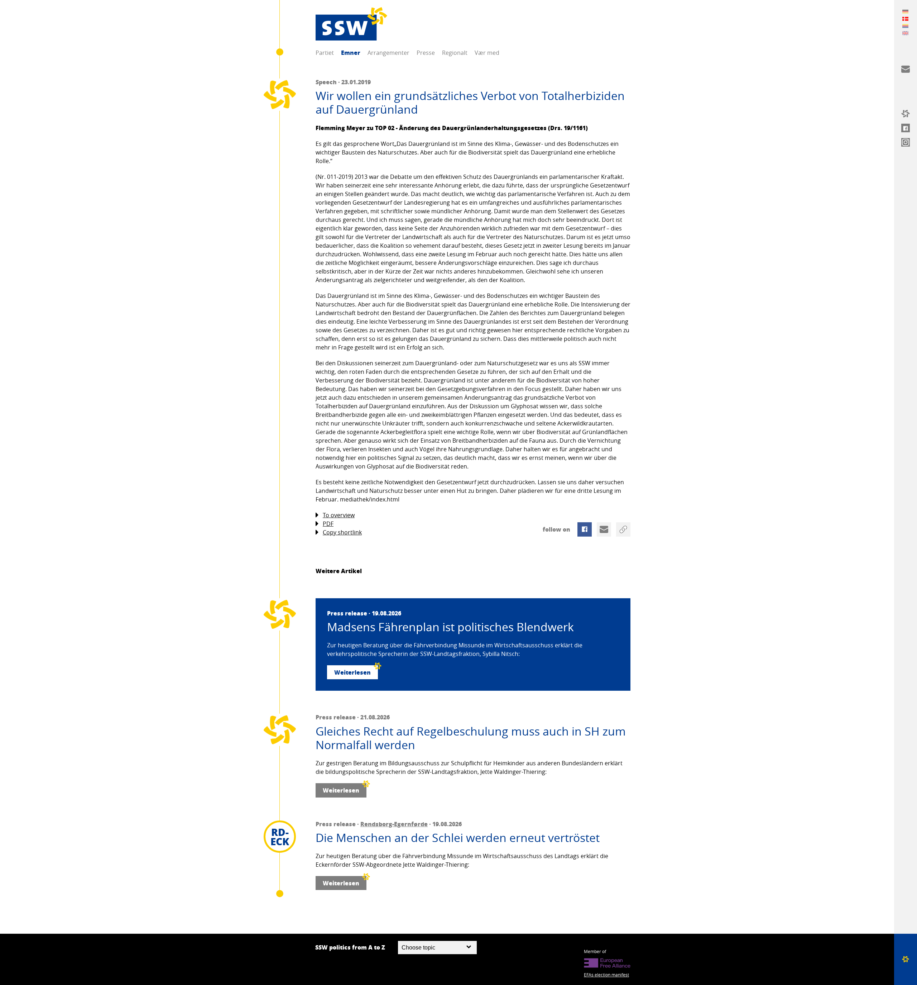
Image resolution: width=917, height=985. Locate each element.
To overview (339, 515)
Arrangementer (388, 53)
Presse (426, 53)
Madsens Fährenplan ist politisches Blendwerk (450, 627)
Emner (350, 52)
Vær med (487, 53)
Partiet (325, 53)
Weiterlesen (352, 672)
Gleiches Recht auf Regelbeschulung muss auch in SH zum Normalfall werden (471, 738)
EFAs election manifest (606, 974)
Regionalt (454, 53)
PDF (328, 524)
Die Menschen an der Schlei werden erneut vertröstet (458, 837)
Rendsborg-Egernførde (394, 823)
